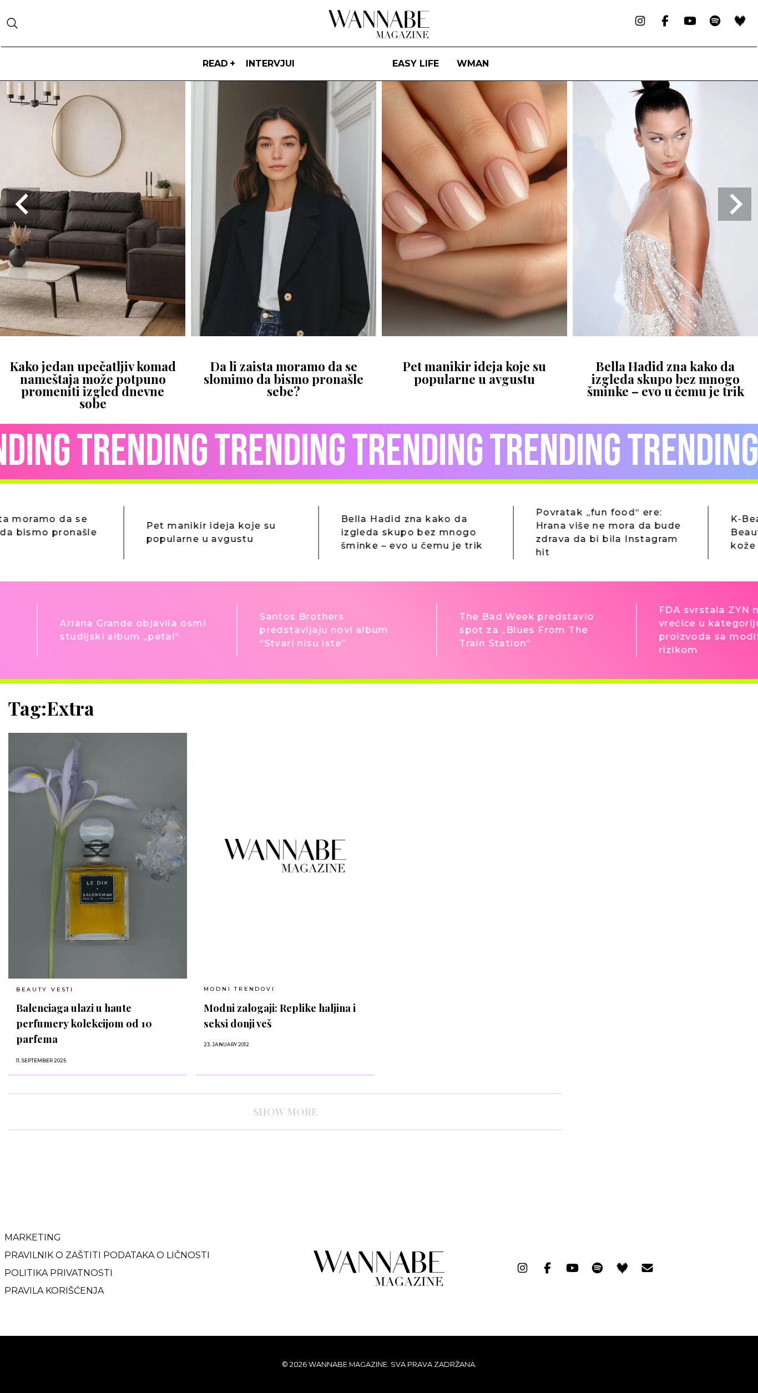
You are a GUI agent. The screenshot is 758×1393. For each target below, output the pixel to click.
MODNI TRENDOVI (239, 989)
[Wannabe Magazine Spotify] (715, 21)
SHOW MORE (285, 1111)
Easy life (415, 63)
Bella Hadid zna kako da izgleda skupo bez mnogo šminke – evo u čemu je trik (665, 378)
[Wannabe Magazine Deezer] (740, 21)
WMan (473, 63)
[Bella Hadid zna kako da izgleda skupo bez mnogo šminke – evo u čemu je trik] (665, 332)
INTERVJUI (270, 63)
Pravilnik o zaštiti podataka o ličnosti (107, 1255)
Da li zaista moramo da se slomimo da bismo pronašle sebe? (283, 378)
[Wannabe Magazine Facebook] (665, 21)
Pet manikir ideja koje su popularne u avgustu (474, 372)
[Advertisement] (654, 775)
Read (215, 63)
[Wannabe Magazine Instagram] (640, 21)
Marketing (32, 1237)
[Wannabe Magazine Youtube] (690, 21)
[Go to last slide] (23, 204)
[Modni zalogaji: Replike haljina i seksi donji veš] (285, 855)
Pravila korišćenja (54, 1290)
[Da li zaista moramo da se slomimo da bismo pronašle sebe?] (283, 332)
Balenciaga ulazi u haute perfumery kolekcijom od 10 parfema (84, 1023)
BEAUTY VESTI (45, 989)
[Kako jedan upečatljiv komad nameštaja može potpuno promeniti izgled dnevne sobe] (92, 332)
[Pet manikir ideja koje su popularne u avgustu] (474, 332)
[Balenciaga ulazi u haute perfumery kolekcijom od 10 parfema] (97, 856)
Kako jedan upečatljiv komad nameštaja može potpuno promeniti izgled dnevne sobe (93, 385)
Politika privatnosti (58, 1273)
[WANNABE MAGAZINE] (379, 1283)
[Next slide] (734, 204)
